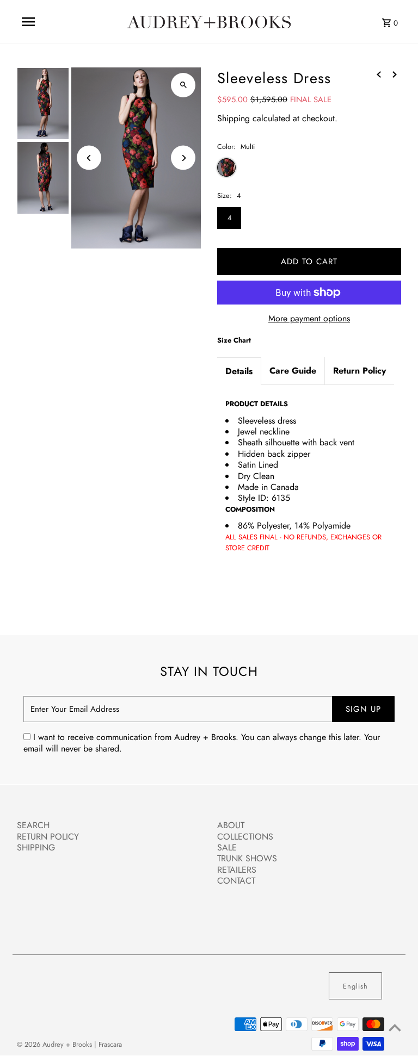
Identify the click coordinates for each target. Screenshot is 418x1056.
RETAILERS (236, 870)
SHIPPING (36, 847)
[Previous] (89, 158)
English (355, 986)
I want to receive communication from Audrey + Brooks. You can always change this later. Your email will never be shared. (201, 743)
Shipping (233, 118)
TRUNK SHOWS (247, 858)
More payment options (309, 318)
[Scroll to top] (395, 1027)
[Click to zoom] (183, 85)
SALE (227, 847)
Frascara (110, 1044)
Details (239, 371)
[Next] (183, 158)
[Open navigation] (28, 21)
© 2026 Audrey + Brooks (55, 1044)
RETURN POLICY (48, 836)
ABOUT (230, 825)
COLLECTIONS (245, 836)
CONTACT (236, 880)
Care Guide (292, 370)
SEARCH (33, 825)
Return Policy (359, 370)
